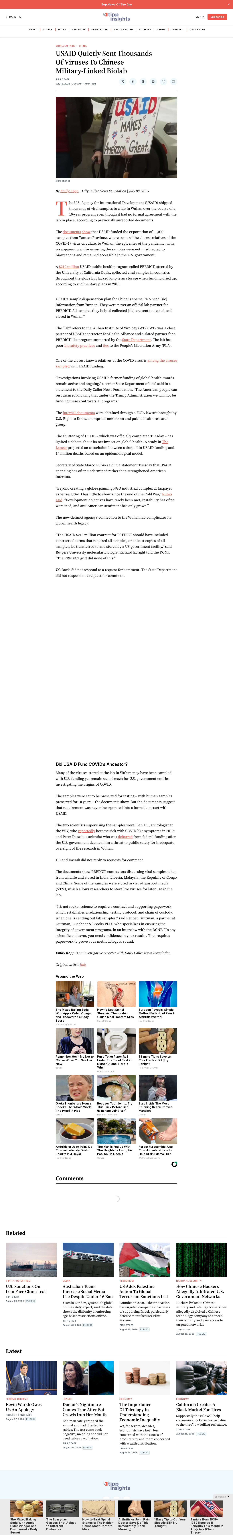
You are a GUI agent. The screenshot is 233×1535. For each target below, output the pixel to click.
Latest (32, 29)
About (161, 29)
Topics (47, 29)
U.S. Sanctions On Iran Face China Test (26, 1288)
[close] (229, 4)
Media (66, 1280)
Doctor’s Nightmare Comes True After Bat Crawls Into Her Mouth (85, 1409)
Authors (145, 29)
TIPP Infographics (18, 1280)
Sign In (200, 16)
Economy (125, 1399)
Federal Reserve (17, 1399)
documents (72, 231)
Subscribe (217, 16)
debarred (125, 836)
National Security (189, 1280)
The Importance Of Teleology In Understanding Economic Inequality (139, 1412)
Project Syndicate (19, 1415)
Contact (177, 29)
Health (67, 1399)
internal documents (79, 412)
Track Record (123, 29)
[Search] (20, 16)
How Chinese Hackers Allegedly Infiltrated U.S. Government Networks (200, 1291)
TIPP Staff (63, 79)
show (86, 231)
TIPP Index (79, 29)
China (83, 46)
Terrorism (126, 1280)
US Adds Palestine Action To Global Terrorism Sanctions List (143, 1291)
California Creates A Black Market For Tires (198, 1407)
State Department (136, 339)
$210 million (69, 266)
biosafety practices (79, 345)
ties (106, 345)
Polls (62, 29)
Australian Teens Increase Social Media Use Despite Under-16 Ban (88, 1291)
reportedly (86, 830)
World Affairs (65, 46)
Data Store (197, 29)
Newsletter (99, 29)
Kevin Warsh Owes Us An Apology (24, 1407)
